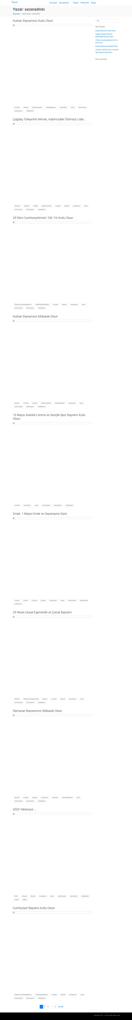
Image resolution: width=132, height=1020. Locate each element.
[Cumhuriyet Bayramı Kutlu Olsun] (52, 951)
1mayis (17, 600)
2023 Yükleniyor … (24, 809)
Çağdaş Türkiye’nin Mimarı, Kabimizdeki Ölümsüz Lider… (49, 119)
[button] (65, 3)
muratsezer (63, 107)
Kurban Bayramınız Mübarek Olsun (35, 316)
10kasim (17, 206)
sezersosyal (82, 107)
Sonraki (60, 1007)
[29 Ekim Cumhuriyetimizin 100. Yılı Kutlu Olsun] (52, 260)
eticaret (26, 107)
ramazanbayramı (67, 797)
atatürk (35, 206)
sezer (72, 107)
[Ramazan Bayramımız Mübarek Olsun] (52, 753)
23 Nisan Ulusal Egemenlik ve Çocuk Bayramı (42, 612)
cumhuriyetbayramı (41, 994)
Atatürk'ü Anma (46, 206)
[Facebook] (14, 1015)
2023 (16, 896)
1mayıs (25, 600)
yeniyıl (17, 899)
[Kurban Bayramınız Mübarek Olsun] (52, 359)
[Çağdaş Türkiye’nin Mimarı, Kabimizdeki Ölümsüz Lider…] (52, 162)
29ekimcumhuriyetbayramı (23, 304)
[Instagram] (20, 1015)
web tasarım (18, 111)
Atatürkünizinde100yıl (42, 304)
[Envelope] (37, 1015)
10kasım (26, 206)
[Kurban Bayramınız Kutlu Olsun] (52, 63)
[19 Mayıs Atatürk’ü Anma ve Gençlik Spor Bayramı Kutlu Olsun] (52, 461)
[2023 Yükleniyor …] (52, 852)
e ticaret (17, 107)
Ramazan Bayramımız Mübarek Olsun (37, 711)
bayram (17, 403)
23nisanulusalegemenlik (31, 699)
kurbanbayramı (51, 107)
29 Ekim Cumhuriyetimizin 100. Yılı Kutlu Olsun (43, 218)
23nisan (17, 699)
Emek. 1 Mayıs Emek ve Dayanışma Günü (40, 513)
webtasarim (30, 111)
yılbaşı (25, 899)
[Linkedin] (31, 1015)
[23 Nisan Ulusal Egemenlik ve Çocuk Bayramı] (52, 655)
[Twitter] (25, 1015)
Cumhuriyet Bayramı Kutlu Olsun (34, 908)
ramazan (55, 797)
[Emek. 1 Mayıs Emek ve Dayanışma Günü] (52, 556)
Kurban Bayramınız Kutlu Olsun (33, 20)
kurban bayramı (37, 107)
